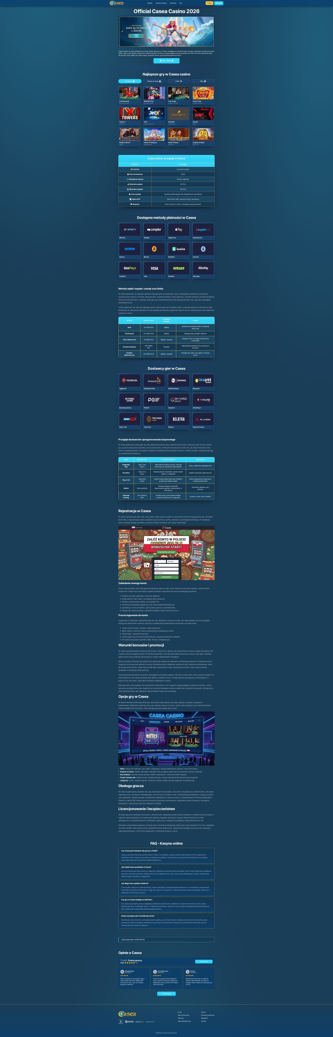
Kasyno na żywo (153, 81)
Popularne (128, 81)
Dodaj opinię (204, 961)
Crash (177, 81)
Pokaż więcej (166, 994)
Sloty (201, 81)
